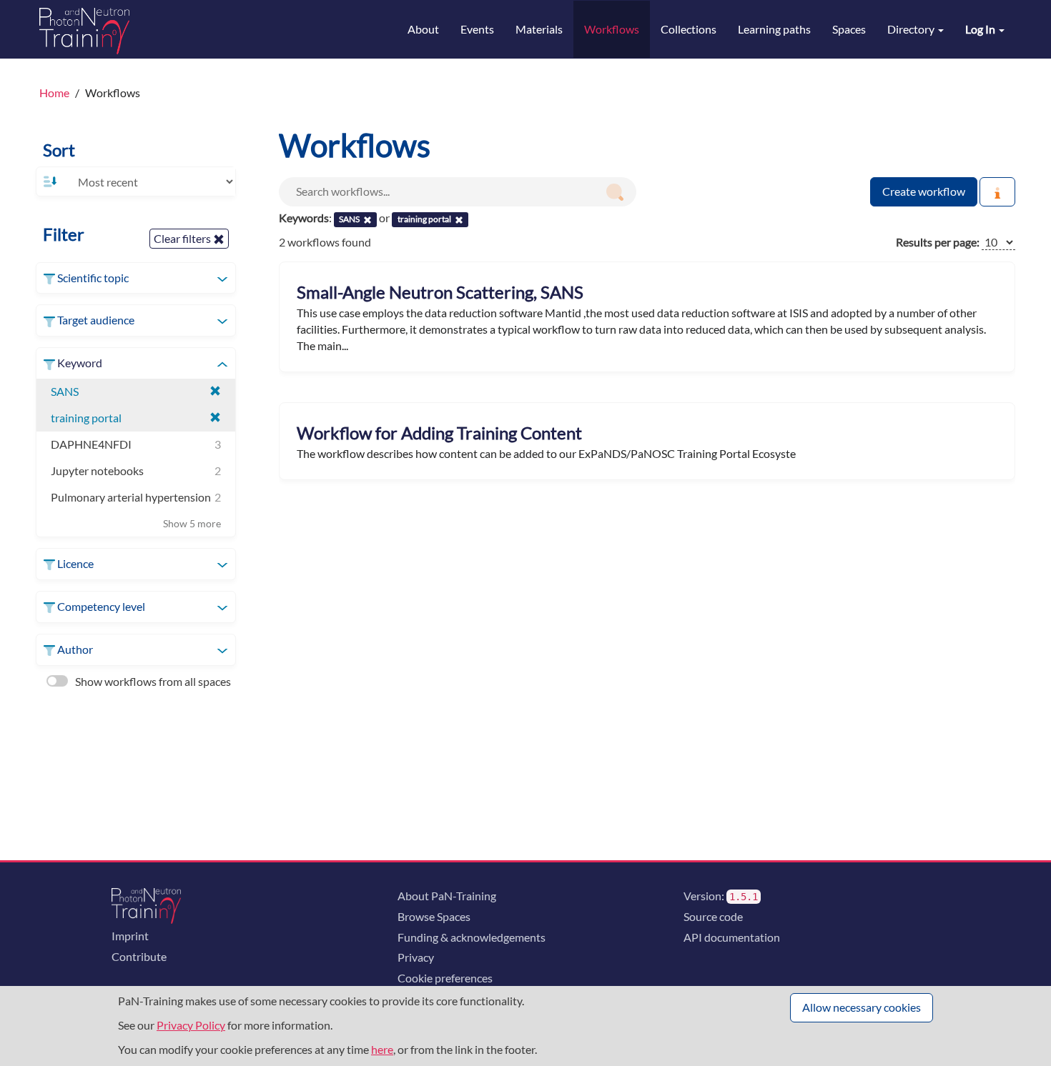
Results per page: (938, 242)
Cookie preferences (445, 978)
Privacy (416, 957)
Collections (688, 29)
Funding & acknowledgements (472, 937)
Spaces (849, 29)
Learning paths (774, 29)
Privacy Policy (191, 1025)
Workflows (611, 29)
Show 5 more (192, 523)
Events (477, 29)
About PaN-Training (447, 895)
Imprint (130, 935)
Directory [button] (912, 29)
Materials (539, 29)
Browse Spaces (434, 916)
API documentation (732, 937)
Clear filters (183, 238)
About (423, 29)
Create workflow (923, 191)
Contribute (139, 956)
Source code (713, 916)
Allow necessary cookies (861, 1007)
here (382, 1049)
